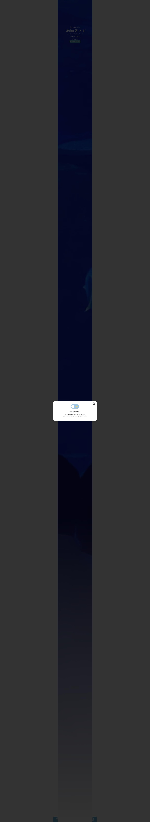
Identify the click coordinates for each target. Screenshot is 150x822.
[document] (75, 411)
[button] (94, 403)
